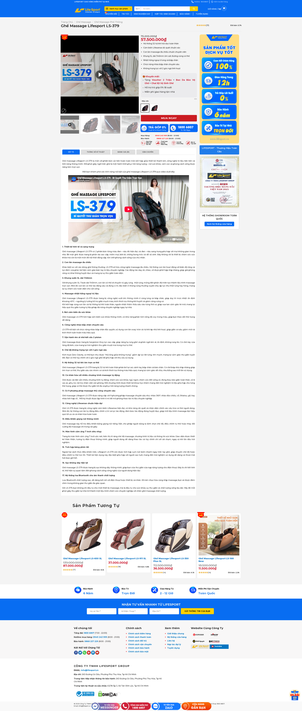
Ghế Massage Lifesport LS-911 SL (127, 558)
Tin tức (125, 14)
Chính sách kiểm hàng (139, 633)
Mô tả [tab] (71, 152)
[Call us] (84, 653)
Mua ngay (169, 118)
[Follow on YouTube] (97, 653)
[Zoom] (63, 110)
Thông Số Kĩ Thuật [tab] (96, 152)
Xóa (195, 99)
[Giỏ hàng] (217, 11)
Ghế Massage (83, 22)
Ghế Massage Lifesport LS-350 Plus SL (171, 560)
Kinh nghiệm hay (142, 14)
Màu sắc (145, 101)
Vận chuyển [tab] (147, 152)
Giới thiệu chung (175, 633)
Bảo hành (185, 14)
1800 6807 (89, 633)
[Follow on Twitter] (80, 653)
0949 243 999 (100, 637)
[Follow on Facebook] (76, 653)
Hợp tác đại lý (174, 644)
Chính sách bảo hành (138, 648)
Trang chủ (67, 22)
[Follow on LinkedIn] (93, 653)
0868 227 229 (91, 641)
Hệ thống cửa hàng (177, 637)
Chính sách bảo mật (138, 652)
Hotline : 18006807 (201, 2)
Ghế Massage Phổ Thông (108, 22)
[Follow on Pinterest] (89, 653)
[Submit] (194, 8)
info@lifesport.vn (90, 670)
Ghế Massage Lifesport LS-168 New (216, 560)
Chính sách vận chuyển (140, 644)
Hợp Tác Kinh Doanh (165, 14)
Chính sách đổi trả (137, 641)
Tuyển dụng (202, 14)
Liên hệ (171, 641)
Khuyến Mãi (111, 14)
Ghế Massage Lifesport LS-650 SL (82, 558)
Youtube (218, 646)
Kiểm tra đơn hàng (221, 2)
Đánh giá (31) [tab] (123, 152)
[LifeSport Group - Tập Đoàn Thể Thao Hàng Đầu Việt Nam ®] (87, 10)
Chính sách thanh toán (139, 637)
